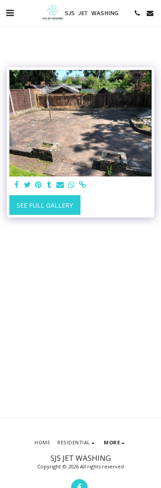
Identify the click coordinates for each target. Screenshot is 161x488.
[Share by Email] (60, 185)
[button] (9, 13)
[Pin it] (38, 185)
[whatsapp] (72, 185)
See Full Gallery (45, 205)
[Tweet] (28, 185)
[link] (82, 185)
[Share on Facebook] (17, 185)
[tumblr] (50, 185)
